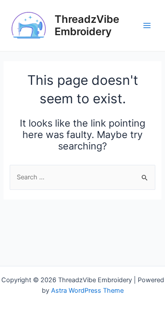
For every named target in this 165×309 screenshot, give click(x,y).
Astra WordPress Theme (87, 290)
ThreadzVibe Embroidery (87, 25)
